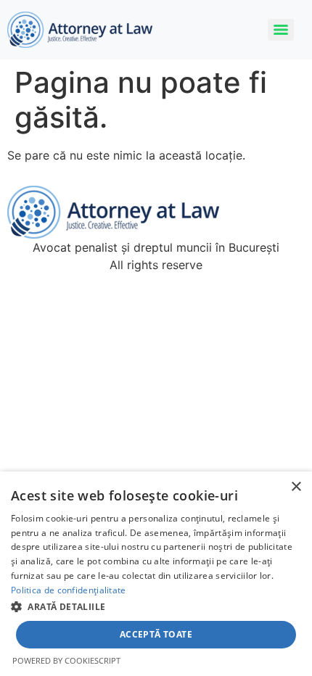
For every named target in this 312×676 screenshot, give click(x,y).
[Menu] (281, 30)
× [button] (295, 487)
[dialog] (156, 573)
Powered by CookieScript (66, 660)
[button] (156, 606)
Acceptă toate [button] (156, 634)
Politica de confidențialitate (68, 590)
